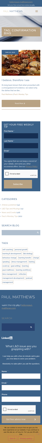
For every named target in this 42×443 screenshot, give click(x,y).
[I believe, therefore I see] (21, 75)
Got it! (12, 438)
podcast (29, 278)
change (36, 258)
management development (13, 278)
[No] (38, 434)
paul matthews (8, 270)
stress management (19, 262)
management (7, 282)
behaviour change (9, 258)
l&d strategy (28, 254)
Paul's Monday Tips (10, 216)
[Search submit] (37, 232)
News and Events (9, 212)
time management (9, 274)
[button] (37, 11)
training (32, 262)
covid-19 (5, 266)
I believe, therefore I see (15, 80)
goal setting (15, 266)
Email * (7, 151)
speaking (5, 262)
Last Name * (9, 141)
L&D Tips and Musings (11, 209)
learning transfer (24, 258)
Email (4, 383)
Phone (4, 395)
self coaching (7, 250)
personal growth (21, 250)
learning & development (11, 254)
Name (4, 371)
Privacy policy (26, 438)
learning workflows (23, 270)
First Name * (9, 131)
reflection (22, 274)
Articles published (9, 205)
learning (25, 266)
